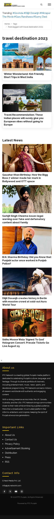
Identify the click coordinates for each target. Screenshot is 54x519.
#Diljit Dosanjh (31, 13)
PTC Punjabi (32, 503)
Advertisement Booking (17, 448)
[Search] (41, 5)
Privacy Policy (12, 443)
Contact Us (11, 439)
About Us (10, 435)
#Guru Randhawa (23, 16)
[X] (10, 491)
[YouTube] (16, 491)
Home (7, 24)
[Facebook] (4, 491)
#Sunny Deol (40, 16)
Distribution (11, 452)
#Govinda (18, 13)
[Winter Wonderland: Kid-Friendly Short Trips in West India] (27, 57)
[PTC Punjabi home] (14, 4)
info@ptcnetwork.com (11, 486)
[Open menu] (49, 4)
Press (8, 457)
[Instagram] (22, 491)
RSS (7, 461)
